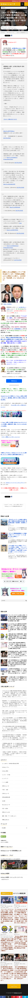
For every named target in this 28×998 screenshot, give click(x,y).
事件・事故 (4, 906)
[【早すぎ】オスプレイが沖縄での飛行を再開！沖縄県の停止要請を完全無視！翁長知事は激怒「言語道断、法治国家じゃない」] (4, 522)
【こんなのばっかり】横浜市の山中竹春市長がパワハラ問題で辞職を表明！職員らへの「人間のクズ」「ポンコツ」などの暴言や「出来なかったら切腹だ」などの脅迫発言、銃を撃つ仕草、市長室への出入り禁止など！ (20, 916)
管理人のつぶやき (6, 812)
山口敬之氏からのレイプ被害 (18, 48)
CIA (3, 963)
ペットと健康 (5, 782)
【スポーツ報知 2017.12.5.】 (10, 119)
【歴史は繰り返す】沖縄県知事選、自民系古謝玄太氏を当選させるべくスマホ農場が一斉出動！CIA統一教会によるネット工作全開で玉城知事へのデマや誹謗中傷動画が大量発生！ (17, 636)
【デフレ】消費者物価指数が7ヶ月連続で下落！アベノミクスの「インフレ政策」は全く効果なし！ (17, 535)
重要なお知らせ (5, 819)
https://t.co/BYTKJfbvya (8, 131)
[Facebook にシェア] (11, 35)
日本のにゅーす (12, 27)
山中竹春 (22, 906)
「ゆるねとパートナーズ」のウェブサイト (15, 482)
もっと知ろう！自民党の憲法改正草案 (10, 763)
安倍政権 (4, 28)
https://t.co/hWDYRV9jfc (12, 230)
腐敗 (4, 907)
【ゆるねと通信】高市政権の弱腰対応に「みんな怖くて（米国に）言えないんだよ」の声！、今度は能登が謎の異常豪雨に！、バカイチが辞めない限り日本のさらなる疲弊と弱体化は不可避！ (17, 645)
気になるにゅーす (6, 804)
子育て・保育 (5, 789)
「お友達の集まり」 (18, 328)
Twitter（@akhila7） (7, 304)
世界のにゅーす (5, 786)
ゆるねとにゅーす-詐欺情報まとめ (11, 850)
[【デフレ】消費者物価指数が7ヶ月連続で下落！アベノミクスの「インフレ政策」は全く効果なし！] (4, 536)
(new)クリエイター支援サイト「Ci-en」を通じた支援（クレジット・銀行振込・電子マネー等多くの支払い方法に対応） (14, 397)
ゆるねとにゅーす (18, 992)
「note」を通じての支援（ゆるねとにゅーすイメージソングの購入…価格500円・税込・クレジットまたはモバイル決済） (14, 424)
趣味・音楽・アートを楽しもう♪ (9, 816)
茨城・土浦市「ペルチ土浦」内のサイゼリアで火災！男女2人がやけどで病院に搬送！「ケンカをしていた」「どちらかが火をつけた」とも (14, 712)
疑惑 (12, 28)
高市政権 (16, 965)
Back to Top (14, 986)
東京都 (8, 906)
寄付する (14, 381)
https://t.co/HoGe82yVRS (9, 184)
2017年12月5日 (7, 138)
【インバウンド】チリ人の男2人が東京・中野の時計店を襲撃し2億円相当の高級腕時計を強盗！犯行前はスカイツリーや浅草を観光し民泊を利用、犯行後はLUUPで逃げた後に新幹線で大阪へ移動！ (17, 618)
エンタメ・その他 (6, 774)
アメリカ (4, 935)
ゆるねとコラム (5, 767)
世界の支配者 (6, 937)
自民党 (7, 907)
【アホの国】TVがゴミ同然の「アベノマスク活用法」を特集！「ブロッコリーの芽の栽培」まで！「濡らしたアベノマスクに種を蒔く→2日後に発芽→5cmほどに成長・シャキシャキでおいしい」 (17, 548)
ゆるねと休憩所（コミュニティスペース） (12, 877)
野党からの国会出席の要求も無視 (14, 337)
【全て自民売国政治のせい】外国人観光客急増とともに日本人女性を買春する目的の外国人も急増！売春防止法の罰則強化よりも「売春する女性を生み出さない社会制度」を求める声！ (17, 663)
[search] (26, 8)
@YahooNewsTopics (8, 159)
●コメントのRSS (4, 842)
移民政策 (17, 963)
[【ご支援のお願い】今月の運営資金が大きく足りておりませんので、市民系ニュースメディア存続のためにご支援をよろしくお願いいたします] (4, 679)
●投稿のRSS (3, 840)
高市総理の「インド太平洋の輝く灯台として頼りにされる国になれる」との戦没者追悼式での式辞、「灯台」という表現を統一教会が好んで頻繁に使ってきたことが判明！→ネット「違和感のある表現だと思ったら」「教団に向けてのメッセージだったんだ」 (14, 703)
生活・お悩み (5, 808)
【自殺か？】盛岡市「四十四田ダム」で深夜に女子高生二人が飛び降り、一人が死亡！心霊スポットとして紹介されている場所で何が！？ (14, 753)
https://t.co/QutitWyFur (12, 157)
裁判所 (15, 28)
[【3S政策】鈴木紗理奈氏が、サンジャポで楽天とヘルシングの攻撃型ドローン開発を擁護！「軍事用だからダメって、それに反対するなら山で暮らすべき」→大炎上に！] (4, 671)
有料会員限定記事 (6, 797)
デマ (7, 935)
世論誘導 (11, 937)
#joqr (20, 223)
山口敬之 (9, 28)
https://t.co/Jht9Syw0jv (15, 207)
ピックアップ (5, 778)
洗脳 (4, 965)
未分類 (3, 801)
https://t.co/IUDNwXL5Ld (12, 245)
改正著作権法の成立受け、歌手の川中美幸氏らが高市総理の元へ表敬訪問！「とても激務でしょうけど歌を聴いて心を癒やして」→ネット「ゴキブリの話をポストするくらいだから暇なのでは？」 (17, 654)
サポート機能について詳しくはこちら (11, 436)
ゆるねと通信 (5, 771)
